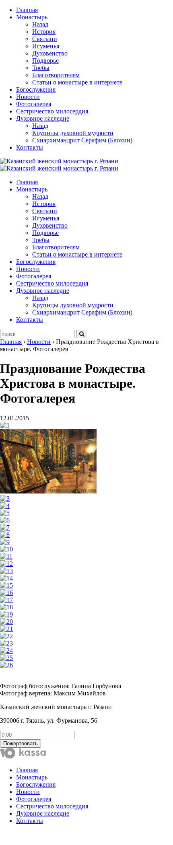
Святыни (44, 38)
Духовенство (50, 53)
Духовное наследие (42, 118)
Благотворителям (56, 75)
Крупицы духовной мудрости (72, 133)
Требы (40, 67)
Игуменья (45, 46)
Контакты (29, 147)
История (44, 31)
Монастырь (31, 17)
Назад (40, 24)
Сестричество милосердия (52, 111)
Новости (28, 96)
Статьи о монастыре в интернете (77, 82)
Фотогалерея (33, 104)
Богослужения (36, 89)
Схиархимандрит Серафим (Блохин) (82, 140)
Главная (27, 9)
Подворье (45, 60)
